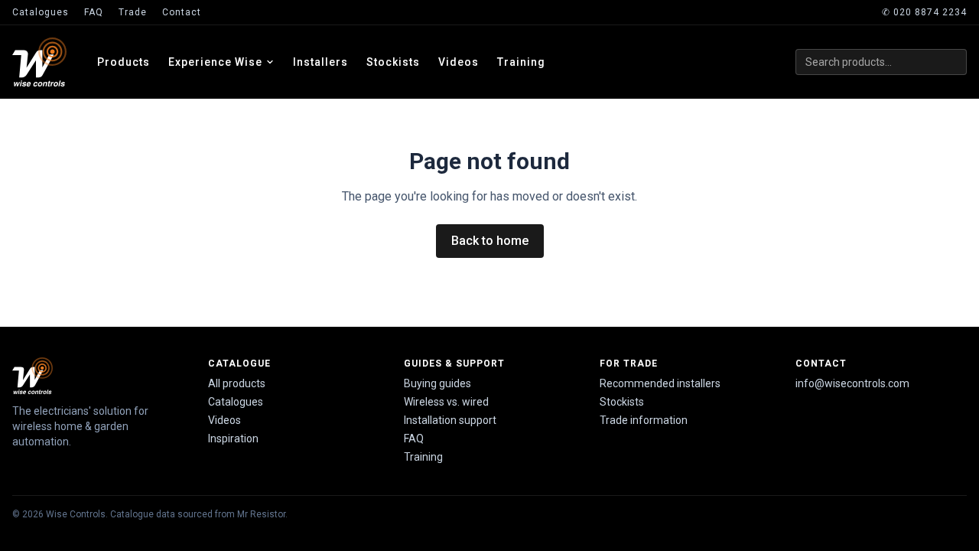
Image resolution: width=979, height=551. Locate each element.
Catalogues (40, 12)
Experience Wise (215, 62)
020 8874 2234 (924, 12)
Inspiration (233, 438)
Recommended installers (660, 383)
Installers (320, 62)
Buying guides (437, 383)
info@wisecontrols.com (852, 383)
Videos (458, 62)
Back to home (490, 240)
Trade (133, 12)
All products (236, 383)
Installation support (450, 420)
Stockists (393, 62)
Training (521, 62)
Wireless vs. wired (446, 402)
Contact (181, 12)
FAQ (93, 12)
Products (123, 62)
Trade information (644, 420)
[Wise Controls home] (39, 61)
